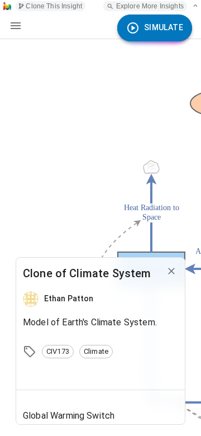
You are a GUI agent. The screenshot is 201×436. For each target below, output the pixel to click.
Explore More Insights (150, 6)
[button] (58, 351)
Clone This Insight (54, 6)
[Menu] (15, 26)
